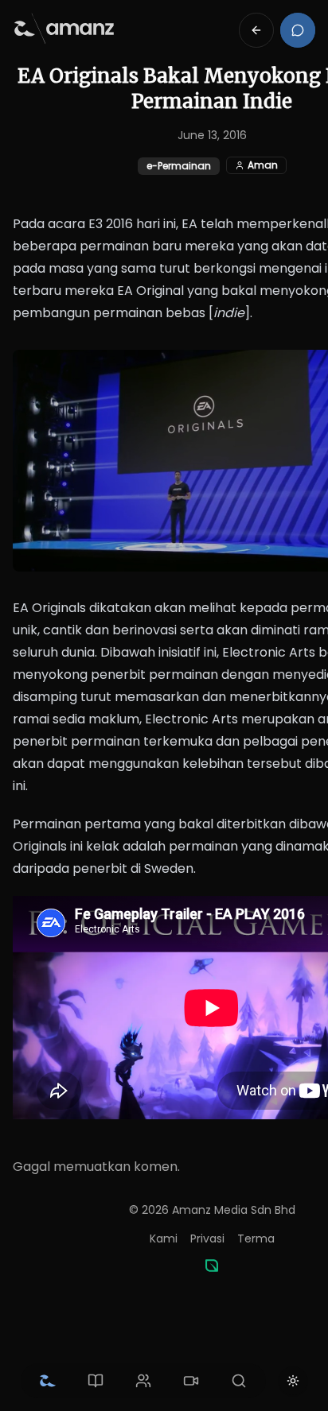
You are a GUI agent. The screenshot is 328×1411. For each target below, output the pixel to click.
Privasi (207, 1238)
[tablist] (143, 1380)
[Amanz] (211, 1265)
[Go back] (256, 30)
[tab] (48, 1380)
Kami (164, 1238)
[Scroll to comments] (297, 30)
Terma (256, 1238)
